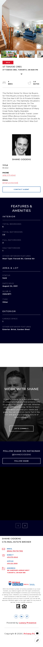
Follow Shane (21, 461)
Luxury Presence (27, 623)
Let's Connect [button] (21, 428)
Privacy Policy (31, 634)
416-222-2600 (12, 563)
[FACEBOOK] (27, 616)
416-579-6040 (12, 557)
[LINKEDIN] (22, 616)
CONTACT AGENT (21, 189)
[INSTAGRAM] (16, 616)
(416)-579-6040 (9, 175)
